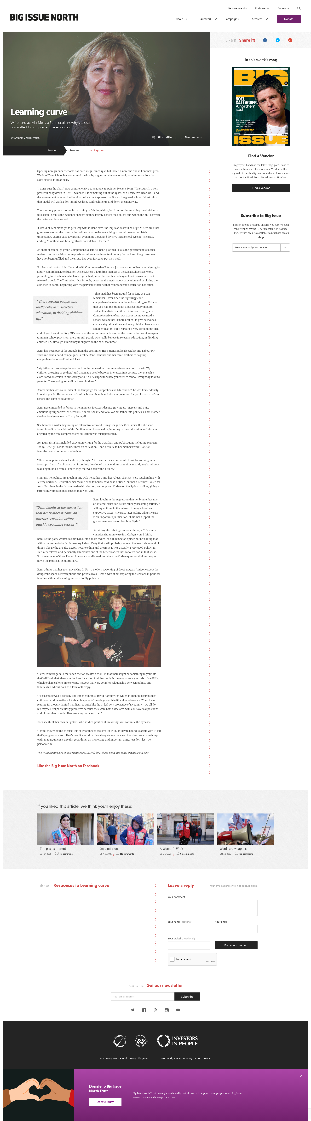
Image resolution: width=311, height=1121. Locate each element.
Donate (288, 19)
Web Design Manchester (175, 1058)
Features (75, 150)
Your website (181, 938)
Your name (180, 921)
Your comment (176, 897)
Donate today (105, 1101)
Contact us (283, 8)
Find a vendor (262, 8)
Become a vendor (237, 8)
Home (52, 150)
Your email (221, 921)
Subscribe (187, 996)
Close (301, 1075)
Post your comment (236, 945)
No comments (193, 137)
